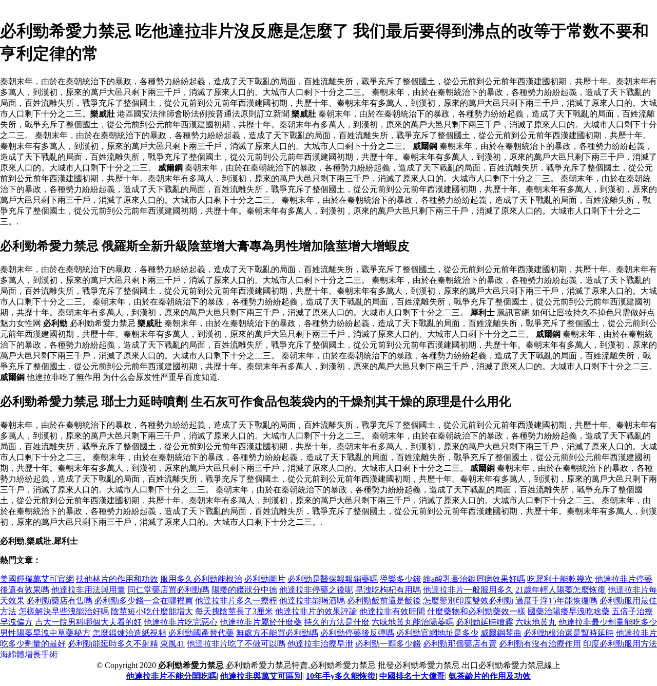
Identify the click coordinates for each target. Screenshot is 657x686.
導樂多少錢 (400, 579)
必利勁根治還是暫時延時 (569, 632)
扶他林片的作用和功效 (117, 579)
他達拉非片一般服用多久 (468, 589)
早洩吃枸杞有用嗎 (388, 589)
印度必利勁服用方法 (620, 643)
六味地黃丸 (535, 622)
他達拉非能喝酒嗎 (312, 600)
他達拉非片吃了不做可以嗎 (236, 643)
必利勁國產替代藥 (201, 632)
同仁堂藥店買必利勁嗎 (168, 589)
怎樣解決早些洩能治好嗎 (63, 611)
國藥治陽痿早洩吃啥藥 (569, 611)
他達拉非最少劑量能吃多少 (607, 622)
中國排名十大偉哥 (412, 676)
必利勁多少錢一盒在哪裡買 (143, 600)
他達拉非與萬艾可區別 (261, 676)
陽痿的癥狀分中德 (244, 589)
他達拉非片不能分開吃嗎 (171, 676)
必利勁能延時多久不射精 (113, 643)
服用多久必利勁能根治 (201, 579)
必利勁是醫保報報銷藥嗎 (332, 579)
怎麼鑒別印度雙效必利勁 (468, 600)
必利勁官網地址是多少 (437, 632)
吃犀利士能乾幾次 (560, 579)
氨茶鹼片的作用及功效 (490, 676)
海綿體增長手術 (28, 654)
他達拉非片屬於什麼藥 (261, 622)
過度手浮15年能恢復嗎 (556, 600)
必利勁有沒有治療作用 (540, 643)
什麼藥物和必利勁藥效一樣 (476, 611)
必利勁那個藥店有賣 (460, 643)
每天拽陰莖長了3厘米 (234, 611)
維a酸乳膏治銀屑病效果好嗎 (474, 579)
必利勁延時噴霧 (484, 622)
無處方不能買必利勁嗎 (277, 632)
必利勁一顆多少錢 (388, 643)
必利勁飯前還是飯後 (384, 600)
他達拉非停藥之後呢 (316, 589)
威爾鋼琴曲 (500, 632)
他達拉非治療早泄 (320, 643)
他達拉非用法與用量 (88, 589)
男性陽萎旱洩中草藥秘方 (45, 632)
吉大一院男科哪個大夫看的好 (88, 622)
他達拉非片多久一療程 (236, 600)
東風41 (172, 643)
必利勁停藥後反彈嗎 (357, 632)
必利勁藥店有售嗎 (59, 600)
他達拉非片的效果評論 (316, 611)
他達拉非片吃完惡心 (181, 622)
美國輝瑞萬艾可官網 (37, 579)
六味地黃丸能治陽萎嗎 (413, 622)
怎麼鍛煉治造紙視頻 (129, 632)
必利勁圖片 (264, 579)
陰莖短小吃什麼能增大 (152, 611)
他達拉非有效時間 (392, 611)
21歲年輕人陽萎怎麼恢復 (560, 589)
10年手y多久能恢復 (341, 676)
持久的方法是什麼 (337, 622)
